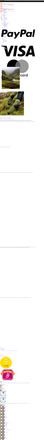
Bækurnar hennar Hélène (5, 33)
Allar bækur (4, 32)
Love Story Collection (6, 422)
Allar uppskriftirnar (4, 9)
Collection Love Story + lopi (6, 23)
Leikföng (5, 21)
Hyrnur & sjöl (5, 17)
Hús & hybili (5, 421)
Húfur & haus (5, 415)
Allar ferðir (4, 36)
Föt (2, 412)
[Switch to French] (1, 17)
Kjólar (4, 414)
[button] (1, 13)
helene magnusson (12, 119)
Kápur (4, 15)
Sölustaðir (3, 42)
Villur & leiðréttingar (4, 437)
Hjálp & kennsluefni (4, 39)
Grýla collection (5, 24)
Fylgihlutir (4, 16)
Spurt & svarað (4, 37)
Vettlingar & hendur (6, 18)
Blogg (1, 435)
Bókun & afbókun (4, 434)
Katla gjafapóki (2, 349)
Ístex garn (3, 429)
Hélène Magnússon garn (4, 428)
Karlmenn (5, 20)
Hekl (4, 13)
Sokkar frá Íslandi (3, 120)
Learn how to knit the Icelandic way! (3, 356)
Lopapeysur (5, 11)
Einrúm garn (4, 29)
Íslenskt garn (3, 27)
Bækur (2, 31)
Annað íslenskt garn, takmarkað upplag (6, 30)
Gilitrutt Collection (5, 423)
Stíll (3, 19)
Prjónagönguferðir (4, 35)
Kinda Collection (5, 26)
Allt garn (4, 28)
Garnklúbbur (4, 10)
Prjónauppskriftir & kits (4, 8)
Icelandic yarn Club (3, 116)
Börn (4, 420)
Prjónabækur (3, 431)
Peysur (4, 14)
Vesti (4, 413)
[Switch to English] (1, 16)
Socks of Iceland (15, 350)
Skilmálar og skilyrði (5, 41)
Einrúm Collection (5, 25)
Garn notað (4, 22)
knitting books (1, 116)
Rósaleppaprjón (5, 12)
